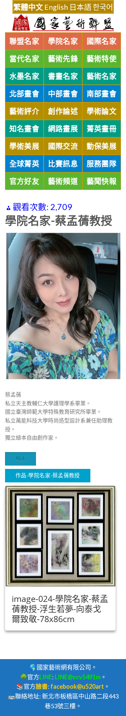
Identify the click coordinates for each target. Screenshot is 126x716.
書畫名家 (63, 76)
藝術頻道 (63, 181)
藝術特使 (102, 58)
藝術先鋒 (63, 58)
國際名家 (102, 41)
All (20, 458)
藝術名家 (102, 76)
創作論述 (63, 111)
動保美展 (102, 146)
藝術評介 (24, 111)
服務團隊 (102, 163)
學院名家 (63, 41)
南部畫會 (102, 93)
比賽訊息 (63, 163)
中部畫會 (63, 93)
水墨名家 (24, 76)
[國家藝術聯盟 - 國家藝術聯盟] (63, 23)
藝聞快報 (102, 181)
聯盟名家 (24, 41)
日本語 (80, 6)
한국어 (103, 6)
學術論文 (102, 111)
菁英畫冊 (102, 128)
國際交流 (63, 146)
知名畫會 (24, 128)
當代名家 (24, 58)
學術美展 (24, 146)
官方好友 (24, 181)
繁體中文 (28, 6)
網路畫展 (63, 128)
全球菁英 (24, 163)
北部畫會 (24, 93)
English (56, 6)
